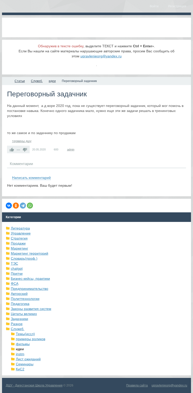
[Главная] (7, 81)
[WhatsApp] (30, 206)
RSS (184, 172)
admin (70, 149)
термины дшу (21, 141)
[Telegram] (23, 206)
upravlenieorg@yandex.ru (101, 56)
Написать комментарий (31, 178)
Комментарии (21, 164)
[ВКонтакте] (9, 206)
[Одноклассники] (16, 206)
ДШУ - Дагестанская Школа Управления (34, 385)
